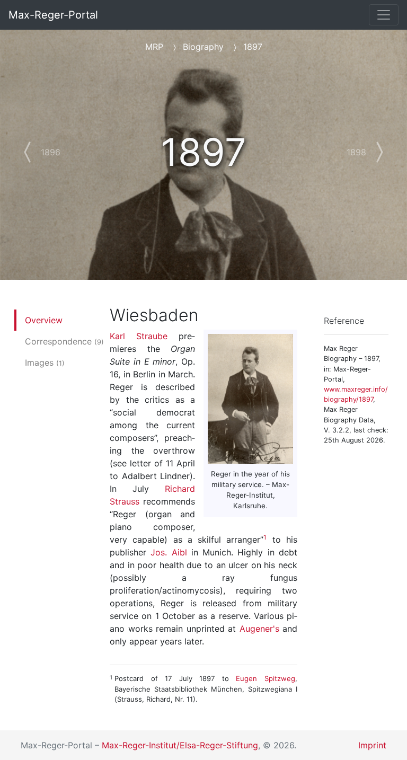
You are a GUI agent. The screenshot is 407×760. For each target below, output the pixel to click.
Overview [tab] (44, 320)
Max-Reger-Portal (53, 14)
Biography (203, 46)
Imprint (372, 745)
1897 (252, 46)
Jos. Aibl (169, 552)
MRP (154, 46)
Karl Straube (138, 336)
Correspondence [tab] (64, 341)
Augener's (259, 628)
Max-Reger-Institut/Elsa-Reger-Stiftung (180, 745)
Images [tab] (45, 362)
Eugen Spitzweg (265, 678)
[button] (37, 145)
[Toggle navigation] (384, 14)
